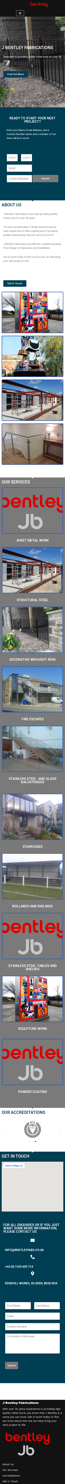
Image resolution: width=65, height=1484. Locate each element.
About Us (8, 1464)
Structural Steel (32, 600)
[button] (5, 1130)
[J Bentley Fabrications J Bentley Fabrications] (39, 4)
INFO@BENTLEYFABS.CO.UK (24, 1250)
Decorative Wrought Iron (33, 660)
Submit (45, 178)
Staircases (32, 847)
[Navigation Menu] (20, 13)
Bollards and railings (32, 906)
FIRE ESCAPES (33, 719)
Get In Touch (10, 1481)
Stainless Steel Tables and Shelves (32, 967)
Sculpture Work (32, 1029)
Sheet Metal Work (32, 540)
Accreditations (11, 1475)
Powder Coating (32, 1092)
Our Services (10, 1470)
